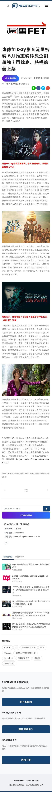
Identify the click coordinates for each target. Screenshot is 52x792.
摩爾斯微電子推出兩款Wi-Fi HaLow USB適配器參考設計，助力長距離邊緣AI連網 (30, 614)
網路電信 (25, 83)
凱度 (42, 647)
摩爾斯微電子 (24, 658)
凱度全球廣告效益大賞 (26, 653)
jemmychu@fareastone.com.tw (27, 536)
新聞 (38, 78)
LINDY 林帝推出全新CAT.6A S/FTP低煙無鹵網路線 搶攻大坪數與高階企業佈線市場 (31, 625)
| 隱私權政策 (30, 785)
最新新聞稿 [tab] (19, 556)
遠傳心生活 (9, 663)
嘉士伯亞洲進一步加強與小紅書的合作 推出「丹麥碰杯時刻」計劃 (31, 602)
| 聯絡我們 (39, 785)
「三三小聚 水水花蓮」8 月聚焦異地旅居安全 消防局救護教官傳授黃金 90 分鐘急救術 (31, 590)
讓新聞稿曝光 (26, 729)
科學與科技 (13, 83)
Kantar (7, 647)
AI (16, 647)
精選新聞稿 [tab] (7, 556)
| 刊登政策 (12, 785)
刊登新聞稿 (26, 701)
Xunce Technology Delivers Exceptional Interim (30, 577)
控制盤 (37, 658)
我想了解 (26, 759)
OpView (8, 653)
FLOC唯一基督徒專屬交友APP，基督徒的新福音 (31, 565)
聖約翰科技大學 (29, 647)
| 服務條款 (21, 785)
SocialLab (8, 658)
